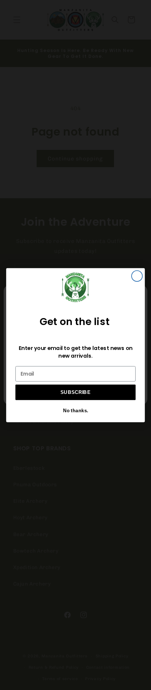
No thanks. (75, 410)
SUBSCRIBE (75, 392)
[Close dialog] (137, 275)
